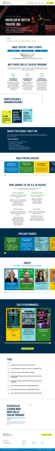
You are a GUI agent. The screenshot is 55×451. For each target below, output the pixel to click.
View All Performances (27, 348)
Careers (42, 442)
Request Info (14, 50)
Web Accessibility (49, 449)
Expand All (9, 362)
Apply (41, 50)
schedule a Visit (27, 50)
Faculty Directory (34, 442)
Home (6, 16)
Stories (23, 443)
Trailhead (23, 445)
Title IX (44, 449)
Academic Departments (16, 16)
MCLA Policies (40, 449)
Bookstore (42, 443)
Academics (10, 16)
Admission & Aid (24, 442)
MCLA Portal (34, 443)
